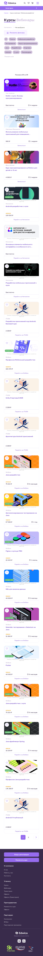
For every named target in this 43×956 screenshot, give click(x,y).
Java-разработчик (13, 475)
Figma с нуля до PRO (14, 551)
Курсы (10, 20)
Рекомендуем (26, 52)
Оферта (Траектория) (11, 897)
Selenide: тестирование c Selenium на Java (21, 628)
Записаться (22, 109)
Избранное (29, 3)
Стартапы (27, 48)
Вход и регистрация (21, 854)
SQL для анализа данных (16, 589)
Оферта (6, 894)
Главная (6, 13)
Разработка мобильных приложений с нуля (21, 284)
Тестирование (10, 43)
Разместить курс (10, 906)
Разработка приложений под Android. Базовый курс (21, 322)
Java (7, 48)
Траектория (8, 891)
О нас (6, 869)
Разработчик (16, 48)
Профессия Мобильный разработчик (20, 360)
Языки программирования (27, 43)
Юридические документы (21, 935)
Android (8, 52)
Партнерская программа (12, 925)
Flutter (8, 665)
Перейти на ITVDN (21, 335)
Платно (12, 39)
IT (6, 39)
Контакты (7, 875)
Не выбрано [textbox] (20, 27)
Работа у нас (8, 872)
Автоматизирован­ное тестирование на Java (21, 514)
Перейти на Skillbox (21, 373)
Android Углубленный (14, 818)
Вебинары (25, 20)
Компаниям (8, 919)
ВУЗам (6, 922)
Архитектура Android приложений (19, 436)
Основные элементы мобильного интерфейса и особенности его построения (19, 245)
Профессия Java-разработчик (18, 779)
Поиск (25, 3)
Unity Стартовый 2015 (14, 398)
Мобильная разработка (26, 39)
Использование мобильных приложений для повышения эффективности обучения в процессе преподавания (21, 133)
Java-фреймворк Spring (15, 741)
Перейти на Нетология (22, 219)
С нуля (16, 52)
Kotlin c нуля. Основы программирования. (14, 97)
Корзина (32, 3)
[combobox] (20, 27)
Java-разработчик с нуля (16, 703)
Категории (12, 8)
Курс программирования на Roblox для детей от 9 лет (21, 169)
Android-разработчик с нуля (17, 206)
